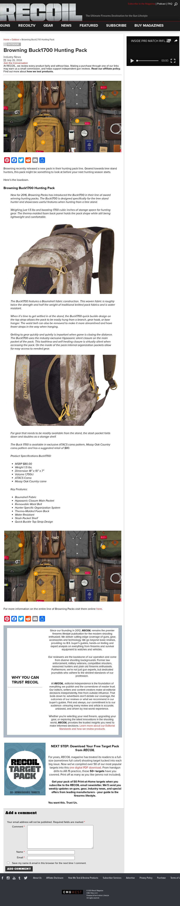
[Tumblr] (20, 878)
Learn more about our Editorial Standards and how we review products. (87, 727)
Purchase (161, 878)
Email (21, 857)
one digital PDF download (85, 767)
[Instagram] (9, 878)
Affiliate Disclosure (54, 878)
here (99, 609)
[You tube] (14, 878)
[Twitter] (26, 878)
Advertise (130, 878)
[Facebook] (3, 878)
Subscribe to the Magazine (141, 3)
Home (6, 39)
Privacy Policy (146, 878)
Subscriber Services (112, 878)
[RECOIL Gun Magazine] (41, 20)
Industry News (12, 57)
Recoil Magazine (97, 890)
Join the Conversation (16, 63)
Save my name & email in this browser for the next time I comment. (49, 863)
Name (20, 851)
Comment (18, 826)
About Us (37, 878)
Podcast (161, 3)
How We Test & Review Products (83, 878)
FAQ (170, 3)
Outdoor (15, 39)
